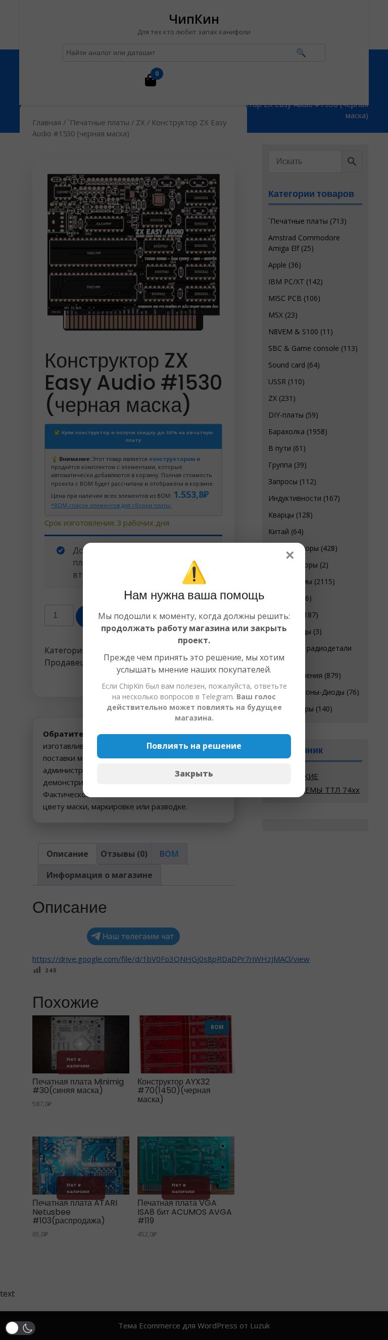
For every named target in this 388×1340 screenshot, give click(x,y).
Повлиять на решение (194, 745)
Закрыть (194, 773)
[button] (20, 1328)
